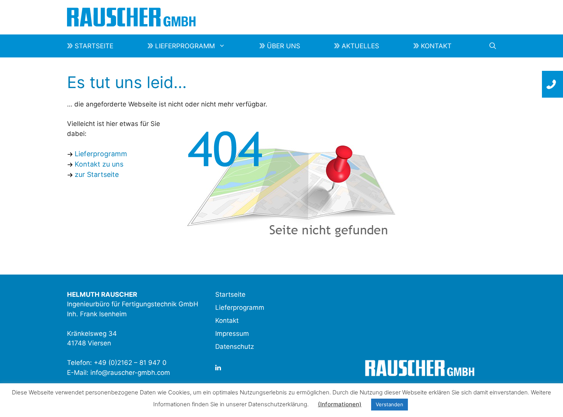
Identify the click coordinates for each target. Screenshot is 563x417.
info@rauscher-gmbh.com (130, 372)
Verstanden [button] (389, 404)
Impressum (232, 333)
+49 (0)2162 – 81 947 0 (130, 362)
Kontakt (436, 46)
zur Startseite (97, 174)
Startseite (94, 46)
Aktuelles (360, 46)
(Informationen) (340, 404)
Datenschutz (234, 346)
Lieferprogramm (185, 46)
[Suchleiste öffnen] (493, 45)
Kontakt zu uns (99, 164)
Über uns (283, 46)
